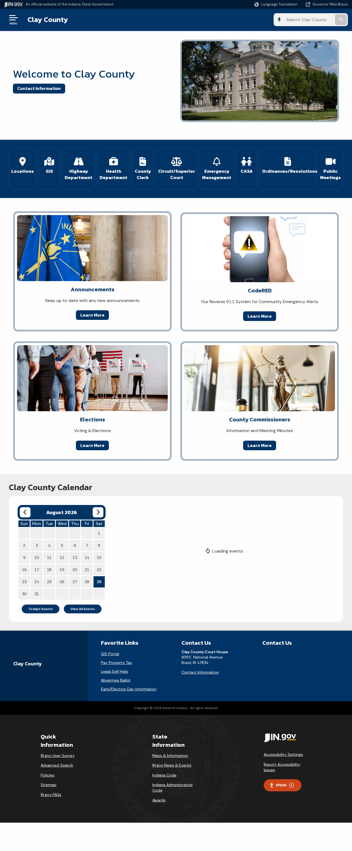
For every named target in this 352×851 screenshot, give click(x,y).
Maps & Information (170, 755)
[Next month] (98, 512)
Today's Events (40, 609)
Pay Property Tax (116, 662)
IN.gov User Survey (58, 755)
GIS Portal (110, 653)
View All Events (82, 609)
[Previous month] (25, 512)
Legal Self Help (114, 671)
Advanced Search (57, 765)
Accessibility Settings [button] (283, 754)
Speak (281, 785)
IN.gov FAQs (51, 794)
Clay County (48, 19)
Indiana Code (164, 775)
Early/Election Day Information (128, 689)
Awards (159, 800)
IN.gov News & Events (171, 765)
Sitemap (48, 784)
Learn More (92, 315)
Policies (47, 775)
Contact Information (39, 88)
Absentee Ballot (116, 680)
